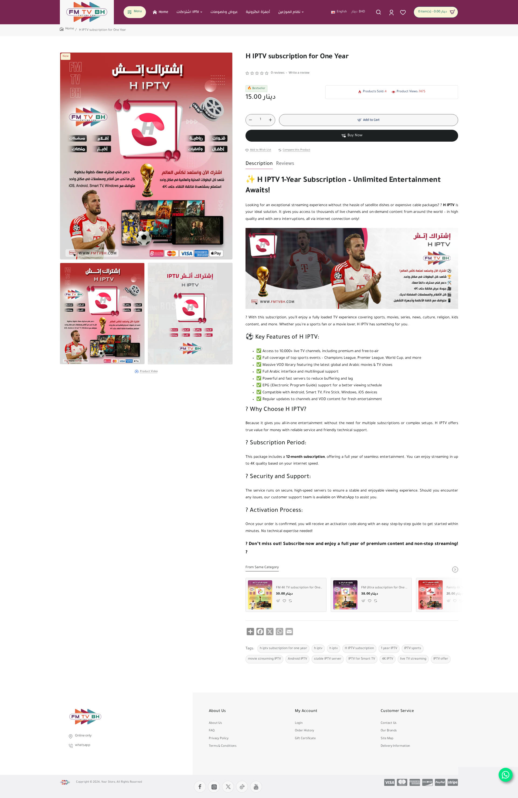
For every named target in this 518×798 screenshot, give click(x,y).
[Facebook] (200, 787)
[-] (250, 120)
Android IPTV (297, 659)
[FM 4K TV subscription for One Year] (260, 594)
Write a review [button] (299, 73)
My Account (306, 711)
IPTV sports (412, 648)
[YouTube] (256, 787)
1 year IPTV (389, 648)
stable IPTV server (327, 659)
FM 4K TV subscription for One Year (299, 588)
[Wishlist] (403, 12)
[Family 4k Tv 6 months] (430, 594)
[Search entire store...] (378, 12)
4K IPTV (387, 659)
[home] (67, 29)
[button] (368, 120)
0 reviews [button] (277, 73)
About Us (217, 711)
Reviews (285, 164)
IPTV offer (440, 659)
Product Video (149, 371)
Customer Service (397, 711)
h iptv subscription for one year (283, 648)
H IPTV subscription (359, 648)
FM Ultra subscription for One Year (384, 588)
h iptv (318, 648)
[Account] (392, 12)
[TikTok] (242, 787)
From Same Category (262, 567)
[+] (270, 120)
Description (259, 164)
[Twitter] (228, 787)
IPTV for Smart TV (361, 659)
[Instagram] (214, 787)
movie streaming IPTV (264, 659)
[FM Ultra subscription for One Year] (345, 594)
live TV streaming (413, 659)
